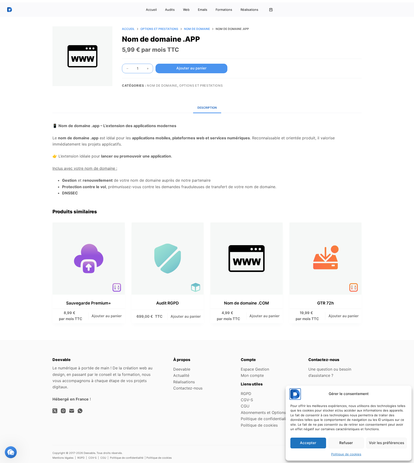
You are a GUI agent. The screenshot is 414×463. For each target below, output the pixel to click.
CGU (245, 406)
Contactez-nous (187, 388)
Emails (202, 9)
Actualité (181, 375)
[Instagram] (63, 410)
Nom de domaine (162, 85)
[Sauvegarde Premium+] (88, 258)
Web (186, 9)
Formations (224, 9)
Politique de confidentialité (265, 418)
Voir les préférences (386, 442)
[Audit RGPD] (168, 258)
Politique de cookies (346, 454)
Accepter (308, 442)
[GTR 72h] (325, 258)
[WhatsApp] (80, 410)
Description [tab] (207, 107)
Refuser (346, 442)
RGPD (246, 393)
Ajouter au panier (191, 68)
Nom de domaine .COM (246, 303)
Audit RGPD (167, 303)
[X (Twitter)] (54, 410)
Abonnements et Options (263, 412)
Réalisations (249, 9)
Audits (170, 9)
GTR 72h (325, 303)
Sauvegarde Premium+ (88, 303)
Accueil (151, 9)
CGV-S (247, 399)
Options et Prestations (201, 85)
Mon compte (252, 375)
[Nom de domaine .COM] (246, 258)
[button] (11, 452)
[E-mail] (71, 410)
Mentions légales (63, 457)
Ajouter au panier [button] (107, 316)
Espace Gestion (255, 369)
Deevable (181, 369)
